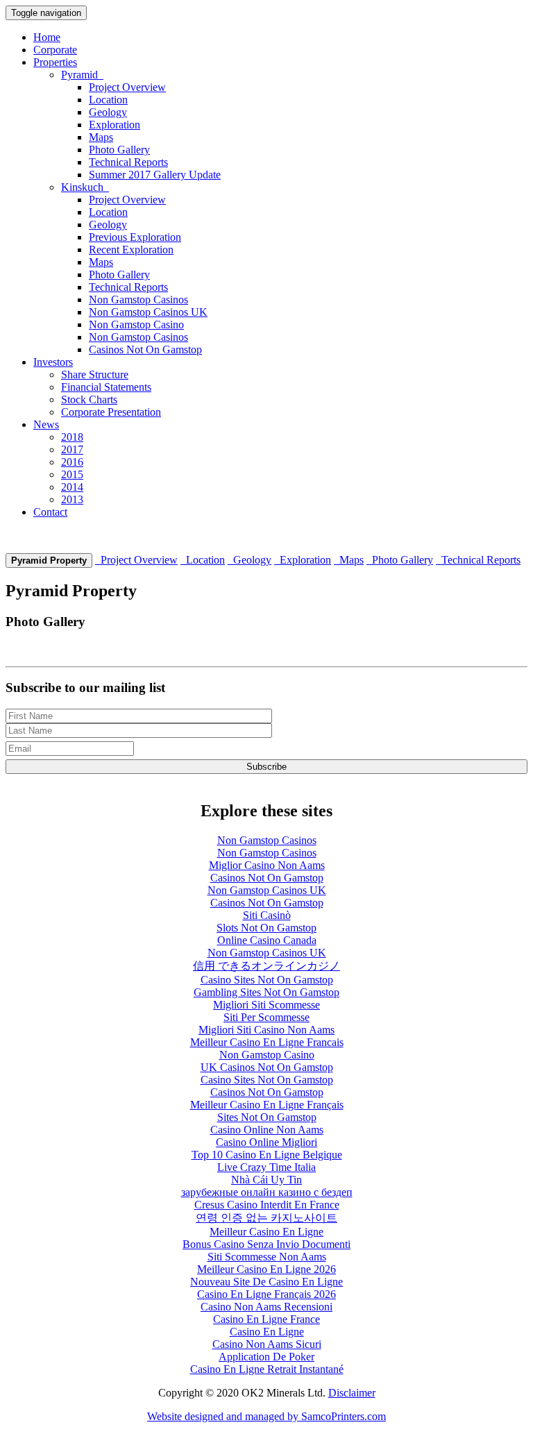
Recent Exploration (131, 249)
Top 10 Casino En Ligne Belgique (267, 1155)
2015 (72, 474)
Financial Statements (106, 387)
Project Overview (127, 87)
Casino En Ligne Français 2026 (266, 1294)
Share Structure (94, 374)
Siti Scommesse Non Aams (267, 1257)
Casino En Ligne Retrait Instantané (267, 1369)
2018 (72, 437)
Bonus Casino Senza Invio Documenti (266, 1244)
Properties (55, 62)
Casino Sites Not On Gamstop (267, 980)
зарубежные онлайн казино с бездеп (267, 1192)
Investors (53, 362)
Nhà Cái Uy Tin (266, 1180)
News (46, 424)
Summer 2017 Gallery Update (155, 174)
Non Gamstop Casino (136, 324)
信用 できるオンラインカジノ (266, 966)
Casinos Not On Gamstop (145, 349)
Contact (50, 512)
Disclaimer (351, 1393)
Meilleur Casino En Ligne (266, 1232)
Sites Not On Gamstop (266, 1117)
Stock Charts (89, 399)
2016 (72, 462)
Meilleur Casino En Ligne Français (267, 1105)
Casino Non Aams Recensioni (266, 1307)
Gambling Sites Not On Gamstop (266, 992)
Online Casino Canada (266, 940)
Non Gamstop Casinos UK (148, 312)
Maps (101, 137)
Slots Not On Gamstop (266, 928)
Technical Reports (128, 162)
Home (46, 37)
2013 (72, 499)
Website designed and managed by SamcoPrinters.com (266, 1416)
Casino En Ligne (267, 1332)
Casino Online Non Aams (266, 1130)
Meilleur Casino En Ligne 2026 (266, 1269)
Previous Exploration (135, 237)
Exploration (114, 124)
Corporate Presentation (111, 412)
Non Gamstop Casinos (138, 299)
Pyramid (82, 75)
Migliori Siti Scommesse (266, 1005)
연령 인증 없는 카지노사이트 (266, 1218)
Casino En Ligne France (266, 1319)
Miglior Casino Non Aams (267, 865)
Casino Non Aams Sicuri (266, 1344)
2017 (72, 449)
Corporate (55, 50)
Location (108, 100)
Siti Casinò (267, 915)
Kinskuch (85, 187)
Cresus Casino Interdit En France (266, 1205)
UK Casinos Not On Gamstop (267, 1067)
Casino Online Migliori (266, 1142)
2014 (72, 487)
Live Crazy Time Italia (266, 1167)
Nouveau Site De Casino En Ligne (266, 1282)
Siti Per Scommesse (266, 1017)
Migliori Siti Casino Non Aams (266, 1030)
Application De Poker (266, 1357)
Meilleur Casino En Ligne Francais (267, 1042)
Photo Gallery (119, 149)
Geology (108, 112)
